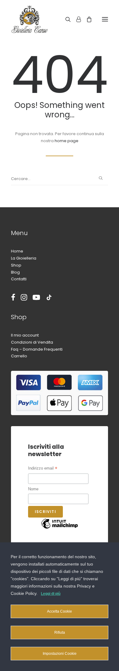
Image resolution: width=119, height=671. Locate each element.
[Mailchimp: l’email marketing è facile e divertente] (59, 528)
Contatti (19, 279)
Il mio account (25, 335)
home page (66, 141)
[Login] (76, 19)
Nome (33, 489)
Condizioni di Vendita (32, 342)
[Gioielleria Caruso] (49, 19)
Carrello (19, 356)
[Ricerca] (65, 19)
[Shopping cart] (86, 19)
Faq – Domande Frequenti (37, 349)
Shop (16, 265)
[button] (105, 19)
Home (17, 251)
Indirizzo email (42, 469)
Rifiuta (59, 632)
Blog (15, 272)
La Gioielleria (23, 258)
